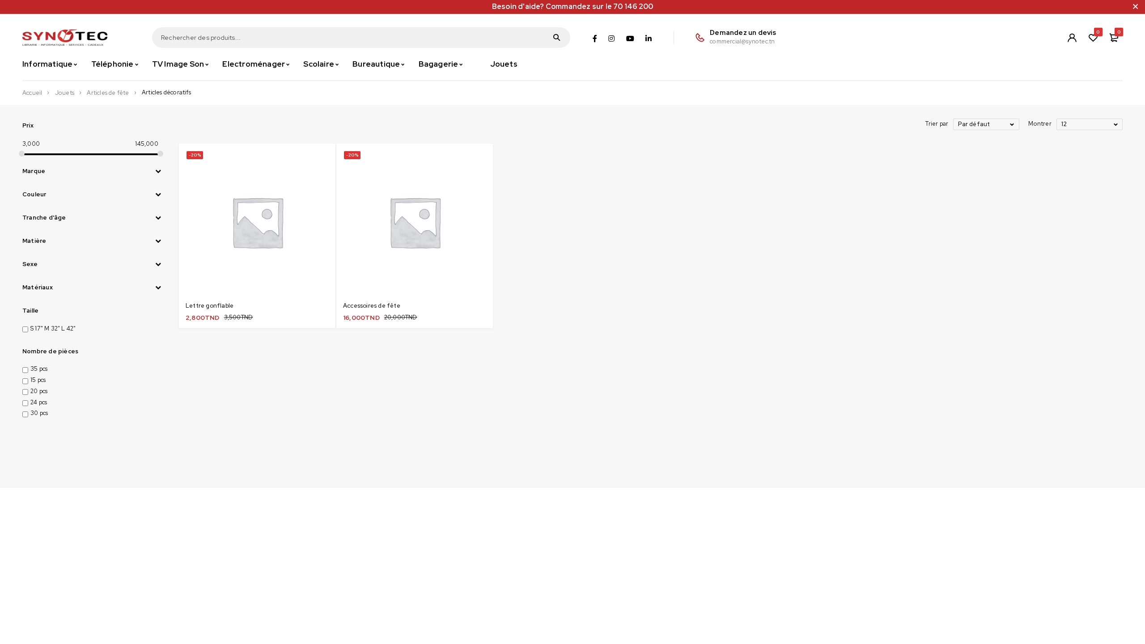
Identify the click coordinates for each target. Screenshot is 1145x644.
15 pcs (38, 380)
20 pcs (38, 391)
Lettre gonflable (209, 305)
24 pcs (38, 402)
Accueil (32, 93)
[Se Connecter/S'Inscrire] (1072, 37)
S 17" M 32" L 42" (53, 328)
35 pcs (38, 369)
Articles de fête (108, 93)
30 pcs (39, 413)
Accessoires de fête (371, 305)
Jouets (64, 93)
